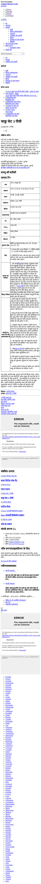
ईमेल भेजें (4, 610)
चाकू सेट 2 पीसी (11, 393)
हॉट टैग (7, 602)
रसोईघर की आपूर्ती (16, 36)
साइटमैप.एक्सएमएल (11, 604)
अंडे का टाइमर (6, 524)
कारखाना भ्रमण (15, 48)
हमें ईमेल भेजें (5, 168)
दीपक (12, 38)
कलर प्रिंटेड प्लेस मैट (9, 480)
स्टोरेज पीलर (10, 391)
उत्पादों (7, 27)
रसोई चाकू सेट (5, 406)
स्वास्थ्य (12, 33)
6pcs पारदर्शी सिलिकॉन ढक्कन (12, 515)
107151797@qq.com (16, 544)
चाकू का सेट (18, 349)
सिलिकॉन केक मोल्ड (12, 104)
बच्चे (11, 29)
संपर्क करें (8, 50)
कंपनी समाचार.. (10, 571)
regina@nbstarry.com (9, 4)
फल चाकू (20, 286)
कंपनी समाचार (10, 584)
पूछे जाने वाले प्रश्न (11, 44)
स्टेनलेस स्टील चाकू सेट (9, 414)
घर (6, 23)
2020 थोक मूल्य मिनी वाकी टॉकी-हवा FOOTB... (21, 96)
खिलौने (12, 42)
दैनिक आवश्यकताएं (16, 31)
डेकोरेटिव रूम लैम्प (11, 116)
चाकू (20, 264)
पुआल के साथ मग (11, 108)
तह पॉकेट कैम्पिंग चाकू (8, 399)
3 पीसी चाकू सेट (6, 397)
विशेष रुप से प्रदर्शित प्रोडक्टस (15, 600)
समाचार (7, 25)
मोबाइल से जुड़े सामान (17, 40)
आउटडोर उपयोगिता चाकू (9, 412)
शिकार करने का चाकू (7, 404)
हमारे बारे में (9, 46)
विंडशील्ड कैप (9, 100)
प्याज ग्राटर (9, 112)
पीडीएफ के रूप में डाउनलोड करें (19, 168)
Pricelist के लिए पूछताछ (9, 561)
